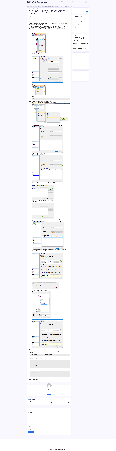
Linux (78, 43)
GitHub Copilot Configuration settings (80, 21)
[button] (85, 2)
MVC (87, 43)
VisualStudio (76, 48)
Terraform (84, 45)
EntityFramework (84, 40)
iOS (77, 42)
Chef (82, 38)
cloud (85, 38)
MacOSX (82, 43)
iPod (83, 42)
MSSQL (37, 379)
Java (85, 42)
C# (80, 38)
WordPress (85, 48)
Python (82, 44)
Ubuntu (81, 47)
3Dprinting (79, 37)
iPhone (81, 42)
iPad (79, 42)
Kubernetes (75, 43)
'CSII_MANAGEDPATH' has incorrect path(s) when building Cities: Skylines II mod (81, 30)
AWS (79, 38)
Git (75, 42)
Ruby (74, 45)
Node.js (74, 44)
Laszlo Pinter (34, 16)
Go (76, 42)
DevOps (31, 6)
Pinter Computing (32, 1)
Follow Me (49, 394)
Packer (77, 44)
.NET (74, 37)
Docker (79, 40)
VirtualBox (85, 47)
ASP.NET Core (83, 37)
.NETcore (76, 37)
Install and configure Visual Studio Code (81, 18)
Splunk (78, 45)
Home (28, 6)
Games (74, 42)
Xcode (74, 49)
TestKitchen (75, 47)
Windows (81, 48)
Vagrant (83, 47)
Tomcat (79, 47)
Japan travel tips (77, 27)
